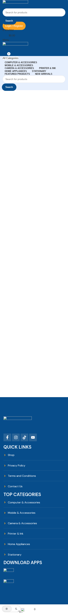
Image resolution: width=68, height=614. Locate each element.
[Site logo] (15, 3)
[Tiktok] (24, 437)
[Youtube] (33, 437)
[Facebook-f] (7, 437)
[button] (11, 608)
